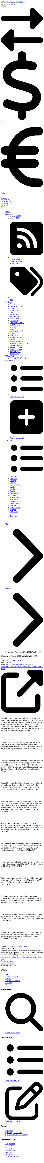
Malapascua (14, 499)
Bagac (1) (13, 308)
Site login (8, 1148)
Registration (9, 1146)
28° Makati (5, 199)
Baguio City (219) (16, 310)
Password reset (10, 1150)
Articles (8, 214)
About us (8, 983)
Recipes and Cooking (20, 1135)
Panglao (13, 506)
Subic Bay (13, 514)
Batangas (13, 481)
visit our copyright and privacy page (24, 957)
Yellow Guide (10, 356)
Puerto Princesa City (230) (19, 343)
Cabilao (12, 487)
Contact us (5, 957)
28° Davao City (7, 203)
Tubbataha (13, 516)
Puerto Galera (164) (17, 341)
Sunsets (8, 979)
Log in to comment (8, 963)
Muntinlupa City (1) (17, 337)
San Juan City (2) (16, 348)
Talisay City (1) (15, 354)
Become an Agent (11, 977)
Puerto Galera (15, 508)
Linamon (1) (14, 333)
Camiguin (13, 489)
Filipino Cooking (16, 261)
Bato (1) (13, 312)
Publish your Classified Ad (14, 1122)
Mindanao (9, 662)
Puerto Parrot (25, 947)
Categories (14, 263)
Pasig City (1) (15, 339)
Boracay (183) (15, 319)
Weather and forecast (12, 981)
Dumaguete (14, 493)
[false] (2, 658)
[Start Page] (13, 2)
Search (4, 6)
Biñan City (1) (15, 314)
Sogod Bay (14, 512)
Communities (14, 660)
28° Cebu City (6, 201)
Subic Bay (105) (16, 350)
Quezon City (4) (16, 345)
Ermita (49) (14, 327)
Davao (12, 491)
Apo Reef (13, 479)
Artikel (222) (15, 218)
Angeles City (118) (16, 306)
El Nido (13, 495)
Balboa (12, 501)
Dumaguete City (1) (17, 323)
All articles (9, 1131)
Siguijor (13, 510)
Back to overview (7, 961)
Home (7, 212)
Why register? (10, 1144)
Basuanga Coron (16, 485)
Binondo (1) (14, 316)
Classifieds (9, 360)
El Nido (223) (15, 325)
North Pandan (15, 503)
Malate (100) (14, 335)
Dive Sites (9, 440)
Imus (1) (13, 329)
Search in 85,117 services (19, 358)
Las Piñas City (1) (16, 331)
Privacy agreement (12, 1156)
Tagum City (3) (15, 352)
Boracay (13, 483)
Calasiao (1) (14, 321)
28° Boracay (5, 205)
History (22, 660)
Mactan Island (15, 497)
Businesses (9, 302)
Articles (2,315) (15, 216)
